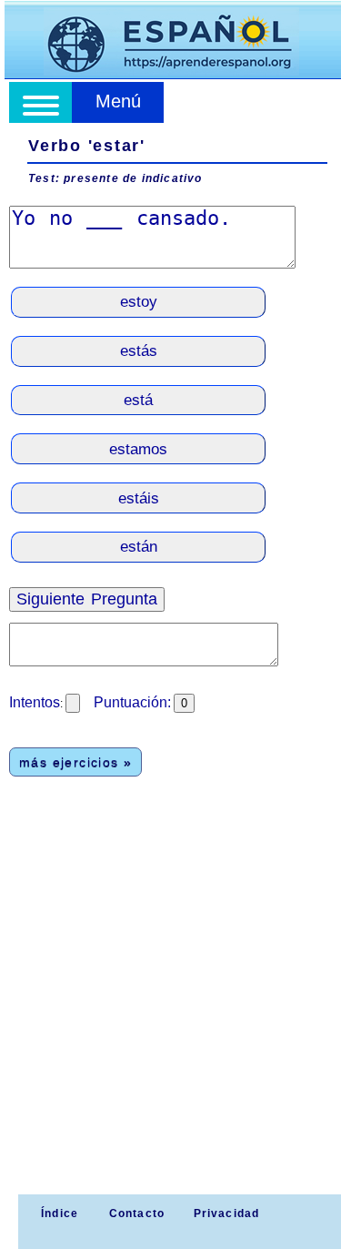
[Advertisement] (170, 1014)
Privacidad (227, 1213)
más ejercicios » (75, 762)
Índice (57, 1213)
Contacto (137, 1213)
